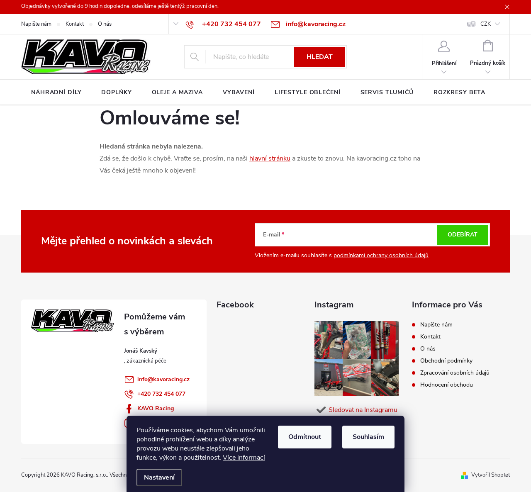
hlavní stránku (269, 158)
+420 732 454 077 (161, 394)
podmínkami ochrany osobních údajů (381, 255)
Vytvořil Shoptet (490, 475)
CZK (485, 24)
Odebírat (462, 235)
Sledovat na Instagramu (363, 409)
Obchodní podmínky (446, 361)
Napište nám (36, 24)
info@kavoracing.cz (163, 379)
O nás (105, 24)
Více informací (244, 457)
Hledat (320, 56)
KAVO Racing (155, 408)
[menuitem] (56, 92)
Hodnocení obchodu (446, 385)
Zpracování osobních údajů (455, 373)
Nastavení (159, 477)
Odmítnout (304, 436)
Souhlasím (368, 436)
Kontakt (75, 24)
